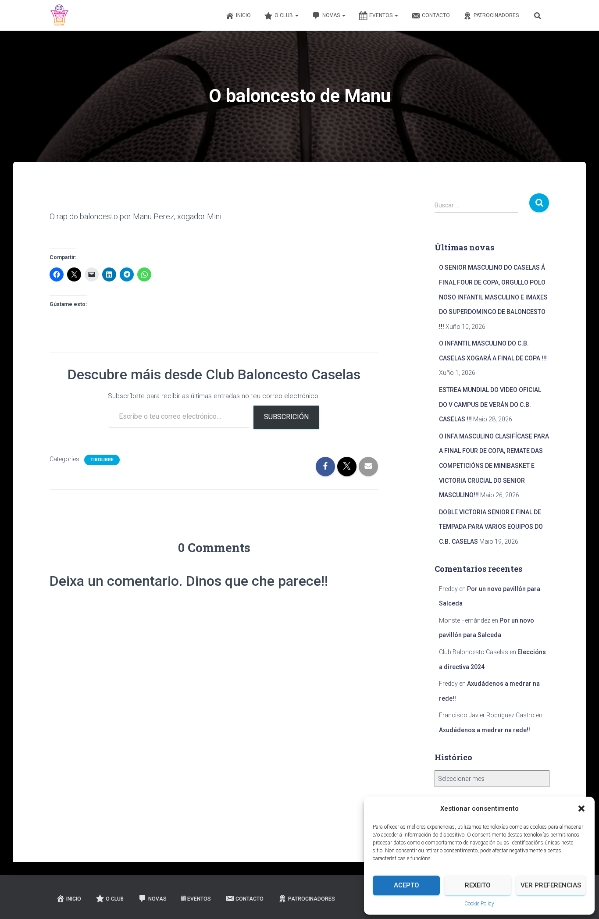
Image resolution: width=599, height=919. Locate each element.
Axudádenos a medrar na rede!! (484, 730)
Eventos (381, 15)
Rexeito (478, 885)
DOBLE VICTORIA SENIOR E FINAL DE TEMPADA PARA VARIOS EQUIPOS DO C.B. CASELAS (491, 527)
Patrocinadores (496, 15)
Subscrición (286, 417)
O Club (284, 15)
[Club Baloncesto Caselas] (59, 15)
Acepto (406, 885)
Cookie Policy (479, 904)
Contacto (436, 15)
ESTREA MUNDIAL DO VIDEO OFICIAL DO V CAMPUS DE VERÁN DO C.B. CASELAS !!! (490, 404)
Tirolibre (102, 459)
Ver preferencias (551, 885)
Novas (331, 15)
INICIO (243, 15)
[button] (581, 808)
